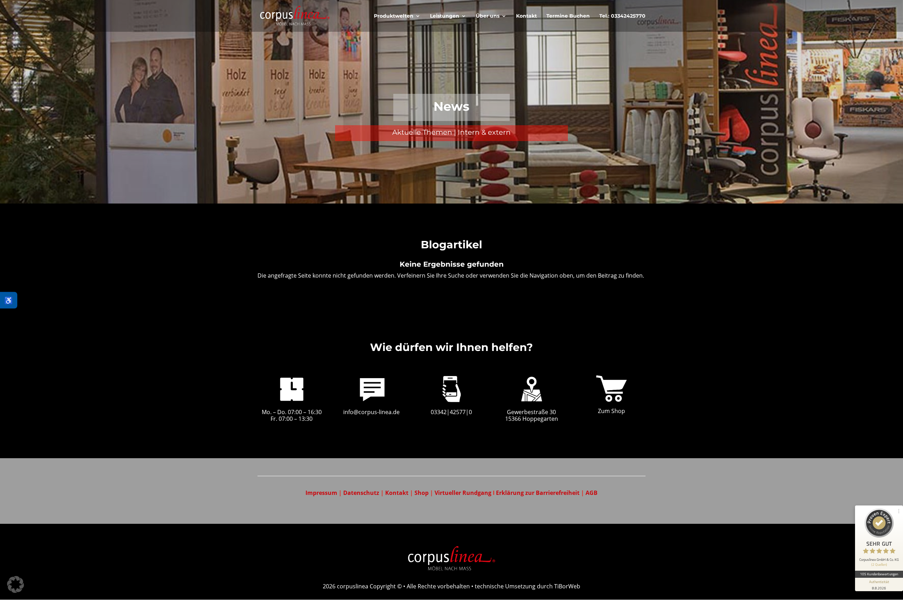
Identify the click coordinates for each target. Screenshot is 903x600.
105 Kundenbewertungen (879, 573)
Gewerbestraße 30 (531, 412)
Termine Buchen (568, 16)
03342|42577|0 (451, 412)
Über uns (487, 16)
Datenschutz (361, 493)
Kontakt (526, 16)
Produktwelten (393, 16)
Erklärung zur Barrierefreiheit (538, 493)
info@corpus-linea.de (371, 412)
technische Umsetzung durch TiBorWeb (527, 586)
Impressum (321, 493)
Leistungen (444, 16)
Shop (421, 493)
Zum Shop (611, 411)
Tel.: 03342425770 (622, 16)
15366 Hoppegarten (531, 419)
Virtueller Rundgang (464, 493)
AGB (592, 493)
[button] (15, 584)
